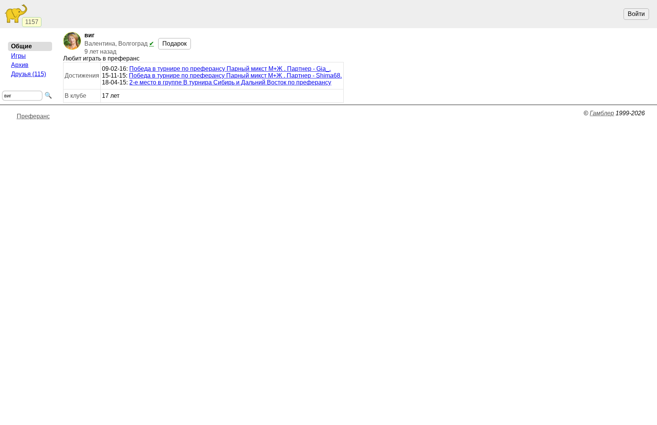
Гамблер (602, 113)
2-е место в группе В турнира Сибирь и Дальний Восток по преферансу (230, 82)
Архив (20, 65)
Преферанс (33, 116)
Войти (636, 14)
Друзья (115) (28, 74)
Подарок (174, 43)
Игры (18, 56)
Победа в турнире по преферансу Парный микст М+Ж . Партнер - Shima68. (235, 75)
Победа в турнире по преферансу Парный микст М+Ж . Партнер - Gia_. (230, 68)
